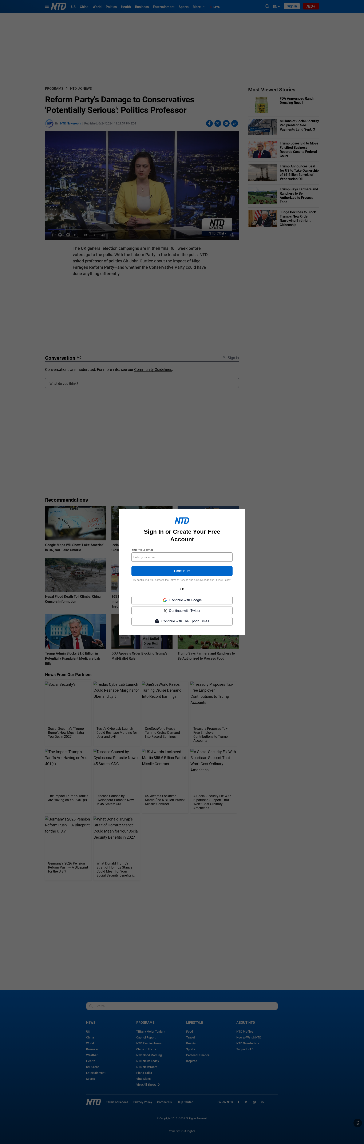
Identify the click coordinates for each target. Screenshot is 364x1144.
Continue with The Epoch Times (185, 621)
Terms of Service (178, 580)
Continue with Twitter (184, 610)
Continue (182, 571)
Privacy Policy (222, 580)
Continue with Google (185, 600)
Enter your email (142, 549)
